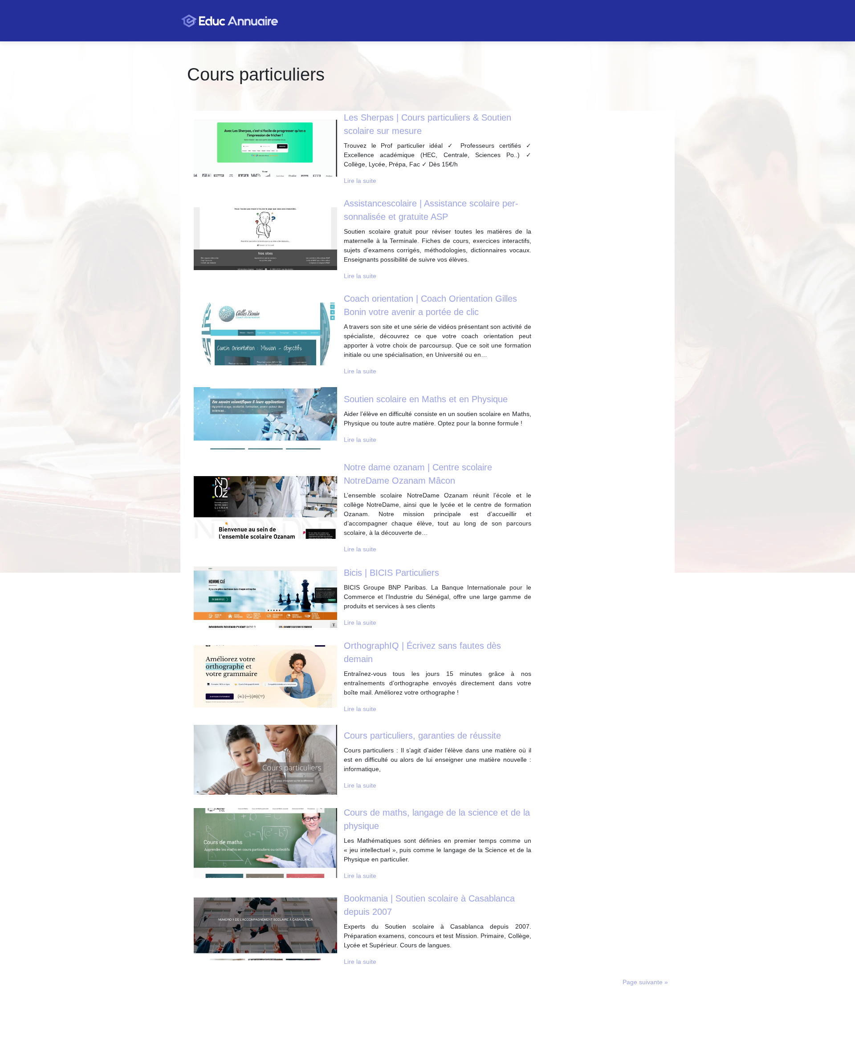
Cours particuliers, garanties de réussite (422, 735)
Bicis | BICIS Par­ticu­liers (391, 573)
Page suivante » (645, 982)
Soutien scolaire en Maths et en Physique (426, 399)
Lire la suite (360, 180)
